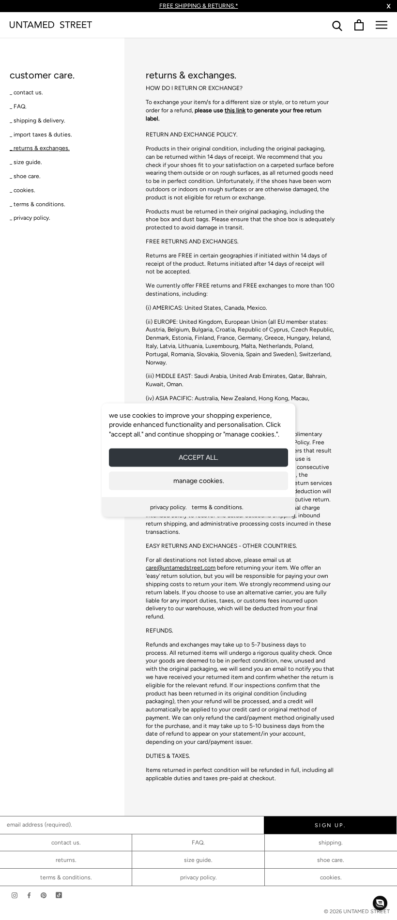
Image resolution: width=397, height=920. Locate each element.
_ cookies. (22, 190)
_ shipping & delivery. (37, 120)
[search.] (337, 25)
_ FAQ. (18, 106)
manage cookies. (198, 481)
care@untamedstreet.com (180, 567)
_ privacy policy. (30, 217)
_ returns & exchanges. (40, 148)
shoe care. (330, 860)
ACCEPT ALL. (198, 457)
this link (235, 110)
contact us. (66, 842)
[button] (380, 903)
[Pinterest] (43, 895)
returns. (66, 860)
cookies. (331, 877)
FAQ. (198, 842)
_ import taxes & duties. (41, 134)
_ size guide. (26, 162)
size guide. (198, 860)
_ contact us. (26, 92)
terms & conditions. (218, 507)
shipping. (331, 842)
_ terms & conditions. (37, 204)
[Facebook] (29, 895)
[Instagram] (14, 895)
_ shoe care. (25, 176)
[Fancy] (58, 895)
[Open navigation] (381, 25)
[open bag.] (359, 24)
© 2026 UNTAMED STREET (357, 911)
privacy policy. (168, 507)
